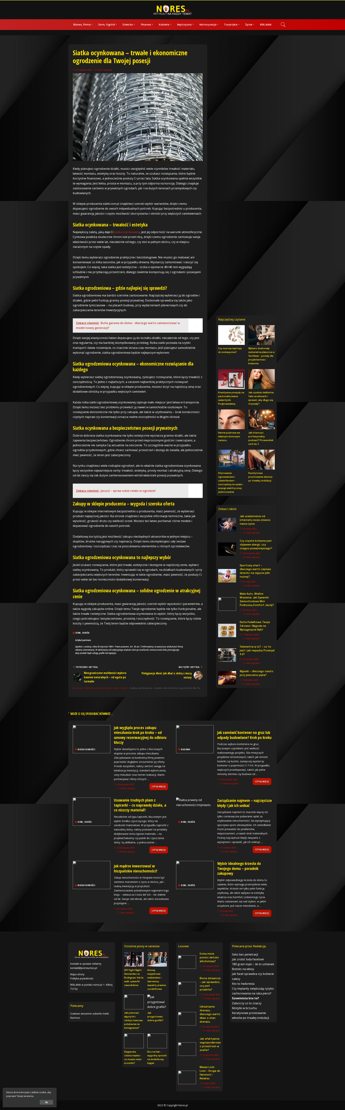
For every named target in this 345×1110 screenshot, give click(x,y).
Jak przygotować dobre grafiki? (155, 1017)
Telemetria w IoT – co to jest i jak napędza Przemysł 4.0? (257, 651)
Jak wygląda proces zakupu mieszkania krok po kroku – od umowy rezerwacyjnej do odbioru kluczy (140, 735)
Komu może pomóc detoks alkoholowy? (209, 958)
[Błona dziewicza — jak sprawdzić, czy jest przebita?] (187, 988)
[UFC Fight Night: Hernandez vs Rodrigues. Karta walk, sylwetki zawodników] (134, 959)
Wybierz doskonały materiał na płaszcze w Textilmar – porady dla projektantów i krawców (261, 356)
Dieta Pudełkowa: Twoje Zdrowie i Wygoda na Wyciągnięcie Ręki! (255, 626)
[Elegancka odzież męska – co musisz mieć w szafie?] (134, 1041)
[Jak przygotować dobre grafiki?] (157, 1002)
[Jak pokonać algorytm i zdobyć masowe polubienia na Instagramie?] (134, 1002)
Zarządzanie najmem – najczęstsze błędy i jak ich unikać (244, 803)
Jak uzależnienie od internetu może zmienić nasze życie (255, 520)
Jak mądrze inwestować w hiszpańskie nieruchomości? (135, 868)
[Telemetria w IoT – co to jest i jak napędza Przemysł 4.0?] (227, 655)
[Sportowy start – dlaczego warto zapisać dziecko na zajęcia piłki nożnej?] (227, 575)
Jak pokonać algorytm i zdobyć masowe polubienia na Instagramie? (133, 1020)
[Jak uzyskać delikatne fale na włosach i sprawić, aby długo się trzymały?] (261, 379)
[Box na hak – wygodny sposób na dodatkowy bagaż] (157, 1041)
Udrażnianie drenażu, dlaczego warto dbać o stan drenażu (210, 1014)
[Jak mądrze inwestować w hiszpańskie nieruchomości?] (91, 875)
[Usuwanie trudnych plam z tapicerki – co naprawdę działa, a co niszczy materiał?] (91, 812)
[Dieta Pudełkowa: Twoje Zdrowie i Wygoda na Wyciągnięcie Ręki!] (227, 630)
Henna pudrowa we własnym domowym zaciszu (229, 437)
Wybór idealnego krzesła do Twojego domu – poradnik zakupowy (239, 868)
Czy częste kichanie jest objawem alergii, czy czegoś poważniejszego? (256, 545)
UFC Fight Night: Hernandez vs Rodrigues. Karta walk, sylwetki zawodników (133, 978)
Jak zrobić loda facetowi (248, 959)
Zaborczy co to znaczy (246, 1003)
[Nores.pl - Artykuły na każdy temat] (172, 10)
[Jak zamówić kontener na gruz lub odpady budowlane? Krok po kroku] (195, 739)
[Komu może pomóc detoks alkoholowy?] (187, 962)
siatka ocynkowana (127, 232)
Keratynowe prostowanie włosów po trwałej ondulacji (260, 477)
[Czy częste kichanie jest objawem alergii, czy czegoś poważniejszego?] (227, 549)
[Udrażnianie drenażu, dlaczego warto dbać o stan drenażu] (187, 1018)
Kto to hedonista (243, 984)
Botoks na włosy (243, 969)
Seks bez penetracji (245, 954)
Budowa (185, 749)
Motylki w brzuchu (244, 1008)
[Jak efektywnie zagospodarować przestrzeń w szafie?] (187, 1049)
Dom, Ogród (82, 633)
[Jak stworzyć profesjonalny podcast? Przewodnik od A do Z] (261, 419)
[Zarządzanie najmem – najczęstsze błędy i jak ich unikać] (195, 812)
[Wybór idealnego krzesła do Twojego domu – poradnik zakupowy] (195, 875)
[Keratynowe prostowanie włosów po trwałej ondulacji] (261, 459)
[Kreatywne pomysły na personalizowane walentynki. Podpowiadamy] (231, 379)
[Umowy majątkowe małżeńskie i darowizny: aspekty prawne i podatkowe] (157, 959)
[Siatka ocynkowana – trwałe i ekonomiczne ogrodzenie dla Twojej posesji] (138, 117)
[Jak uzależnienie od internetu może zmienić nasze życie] (227, 524)
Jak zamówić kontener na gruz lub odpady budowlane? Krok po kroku (244, 735)
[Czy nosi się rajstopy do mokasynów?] (231, 335)
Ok (46, 1102)
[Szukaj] (283, 24)
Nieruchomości (86, 749)
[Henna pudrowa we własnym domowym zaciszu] (231, 419)
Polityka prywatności (81, 978)
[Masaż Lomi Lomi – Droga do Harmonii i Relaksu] (187, 1077)
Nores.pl (183, 1105)
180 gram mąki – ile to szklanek (253, 964)
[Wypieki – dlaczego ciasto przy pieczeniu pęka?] (227, 678)
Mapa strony (77, 974)
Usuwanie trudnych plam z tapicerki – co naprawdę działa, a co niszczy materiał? (140, 804)
